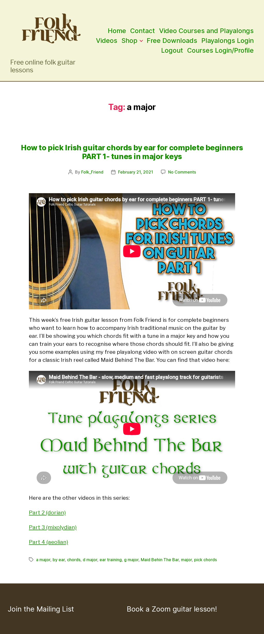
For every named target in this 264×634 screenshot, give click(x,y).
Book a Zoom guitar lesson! (172, 609)
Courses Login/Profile (220, 50)
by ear (59, 559)
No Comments (182, 172)
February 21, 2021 (135, 172)
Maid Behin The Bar (160, 559)
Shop (129, 40)
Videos (106, 40)
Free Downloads (172, 40)
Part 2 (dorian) (47, 512)
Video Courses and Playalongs (206, 31)
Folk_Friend (92, 172)
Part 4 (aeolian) (48, 542)
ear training (111, 559)
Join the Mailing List (41, 609)
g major (131, 559)
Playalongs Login (227, 40)
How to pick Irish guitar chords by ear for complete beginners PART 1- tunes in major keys (132, 152)
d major (90, 559)
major (186, 559)
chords (73, 559)
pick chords (205, 559)
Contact (142, 31)
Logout (172, 50)
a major (43, 559)
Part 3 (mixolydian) (53, 527)
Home (117, 31)
